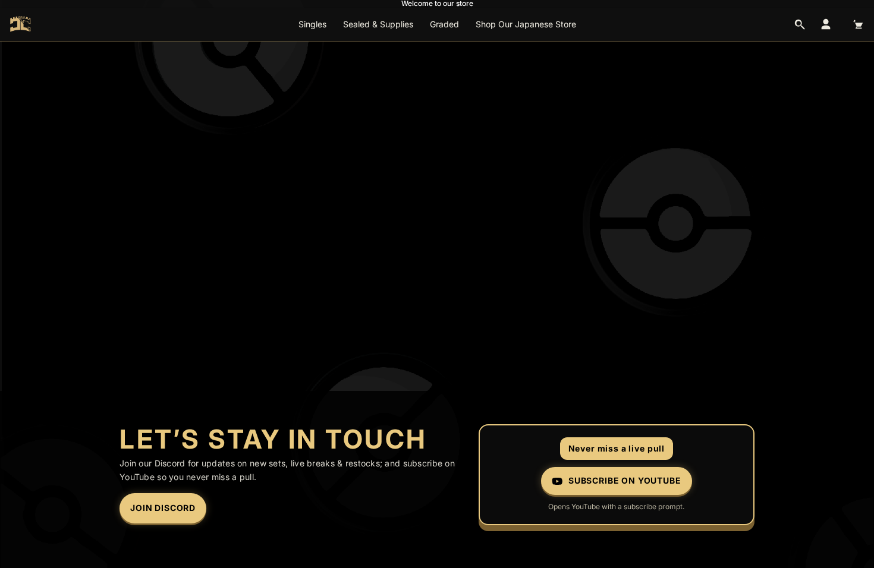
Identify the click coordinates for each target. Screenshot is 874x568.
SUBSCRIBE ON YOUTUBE (624, 480)
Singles (312, 24)
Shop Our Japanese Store (526, 24)
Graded (444, 24)
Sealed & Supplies (378, 24)
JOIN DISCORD (163, 508)
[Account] (825, 24)
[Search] (800, 24)
